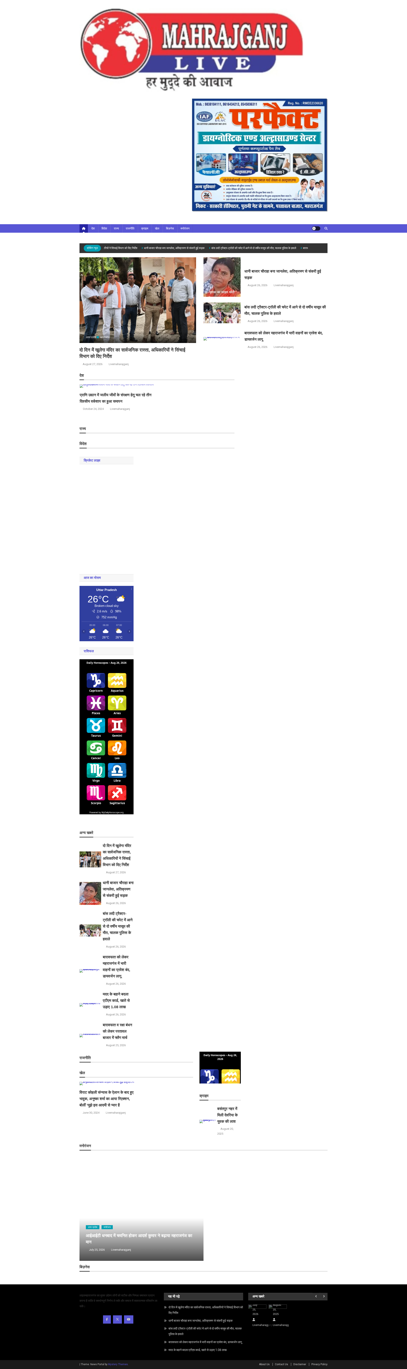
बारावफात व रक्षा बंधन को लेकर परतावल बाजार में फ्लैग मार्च (117, 1031)
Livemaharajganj (119, 364)
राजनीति (130, 228)
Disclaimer (299, 1364)
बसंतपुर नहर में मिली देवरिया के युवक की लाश (227, 1115)
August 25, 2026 (116, 1045)
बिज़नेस (170, 228)
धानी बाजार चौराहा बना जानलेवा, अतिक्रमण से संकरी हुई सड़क (161, 248)
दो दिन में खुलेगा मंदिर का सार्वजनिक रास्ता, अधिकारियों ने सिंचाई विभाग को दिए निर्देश (206, 1310)
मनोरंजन (185, 228)
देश (93, 228)
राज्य (116, 228)
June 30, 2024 (91, 1112)
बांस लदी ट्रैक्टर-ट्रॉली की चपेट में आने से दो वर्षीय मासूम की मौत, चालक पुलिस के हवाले (240, 248)
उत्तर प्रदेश (91, 337)
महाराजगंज (105, 337)
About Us (264, 1364)
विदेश (104, 228)
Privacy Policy (319, 1364)
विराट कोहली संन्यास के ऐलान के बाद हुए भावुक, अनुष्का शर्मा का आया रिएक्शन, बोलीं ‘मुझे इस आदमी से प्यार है (106, 1098)
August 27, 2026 (92, 364)
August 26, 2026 (257, 285)
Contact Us (281, 1364)
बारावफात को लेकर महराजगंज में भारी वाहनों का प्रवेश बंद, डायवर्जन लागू (205, 1342)
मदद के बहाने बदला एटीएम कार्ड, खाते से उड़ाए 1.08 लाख (116, 1000)
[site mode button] (316, 228)
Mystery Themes (118, 1364)
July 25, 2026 (97, 1249)
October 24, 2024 (93, 408)
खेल (157, 228)
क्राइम (144, 228)
